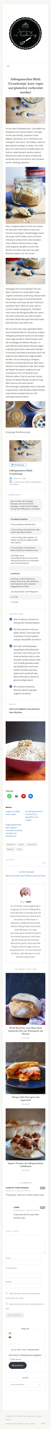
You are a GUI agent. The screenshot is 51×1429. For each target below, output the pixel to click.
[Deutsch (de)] (10, 1337)
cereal (21, 844)
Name (8, 1258)
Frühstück (31, 844)
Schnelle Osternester (26, 872)
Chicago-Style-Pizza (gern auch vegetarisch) (25, 1099)
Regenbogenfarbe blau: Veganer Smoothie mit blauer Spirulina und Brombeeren (14, 830)
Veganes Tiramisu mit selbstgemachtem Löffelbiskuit (25, 1165)
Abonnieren (17, 1365)
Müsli (19, 849)
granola (10, 849)
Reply (42, 1188)
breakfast (11, 844)
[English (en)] (10, 1333)
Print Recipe (19, 465)
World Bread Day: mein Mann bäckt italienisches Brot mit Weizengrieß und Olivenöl (25, 1030)
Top (42, 1423)
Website (8, 1282)
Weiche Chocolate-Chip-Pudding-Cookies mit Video (25, 876)
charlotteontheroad (17, 1188)
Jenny (28, 902)
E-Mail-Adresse (11, 1270)
